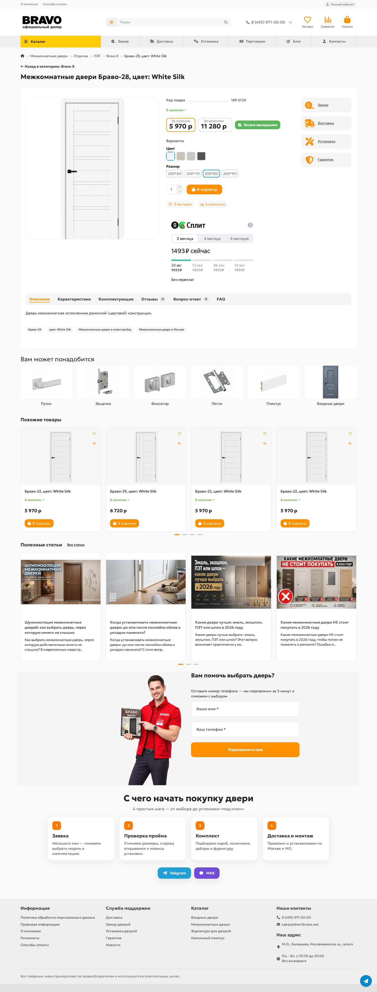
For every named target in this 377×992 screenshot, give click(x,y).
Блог (297, 41)
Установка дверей (121, 931)
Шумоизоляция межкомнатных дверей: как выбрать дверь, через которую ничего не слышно (55, 627)
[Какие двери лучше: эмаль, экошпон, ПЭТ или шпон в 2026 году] (231, 582)
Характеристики (74, 299)
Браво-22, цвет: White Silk (48, 491)
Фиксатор (160, 403)
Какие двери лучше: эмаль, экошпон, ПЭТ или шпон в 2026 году (229, 625)
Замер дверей (118, 924)
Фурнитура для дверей (211, 931)
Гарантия (114, 938)
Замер (123, 41)
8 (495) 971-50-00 (268, 22)
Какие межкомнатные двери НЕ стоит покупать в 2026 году (315, 625)
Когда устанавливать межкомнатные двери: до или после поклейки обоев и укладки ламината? (145, 627)
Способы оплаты (55, 4)
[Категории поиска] (111, 22)
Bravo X (112, 56)
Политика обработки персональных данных (58, 917)
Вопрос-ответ (190, 299)
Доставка (165, 41)
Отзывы (152, 299)
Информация (35, 908)
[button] (21, 478)
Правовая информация (40, 924)
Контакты (337, 41)
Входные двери (330, 403)
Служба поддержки (128, 908)
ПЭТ (97, 56)
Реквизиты (30, 938)
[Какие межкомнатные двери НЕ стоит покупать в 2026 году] (316, 582)
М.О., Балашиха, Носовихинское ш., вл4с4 (317, 944)
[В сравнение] (94, 443)
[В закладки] (94, 433)
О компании (29, 4)
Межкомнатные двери (49, 56)
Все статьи (75, 545)
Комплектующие (116, 299)
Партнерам (255, 41)
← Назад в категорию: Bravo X (48, 66)
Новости (113, 945)
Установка (209, 41)
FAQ (221, 299)
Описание (39, 299)
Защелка (103, 403)
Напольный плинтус (208, 938)
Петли (217, 403)
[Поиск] (226, 22)
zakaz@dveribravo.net (300, 924)
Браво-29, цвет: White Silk (133, 491)
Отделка (81, 56)
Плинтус (273, 403)
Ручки (46, 403)
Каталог (200, 908)
